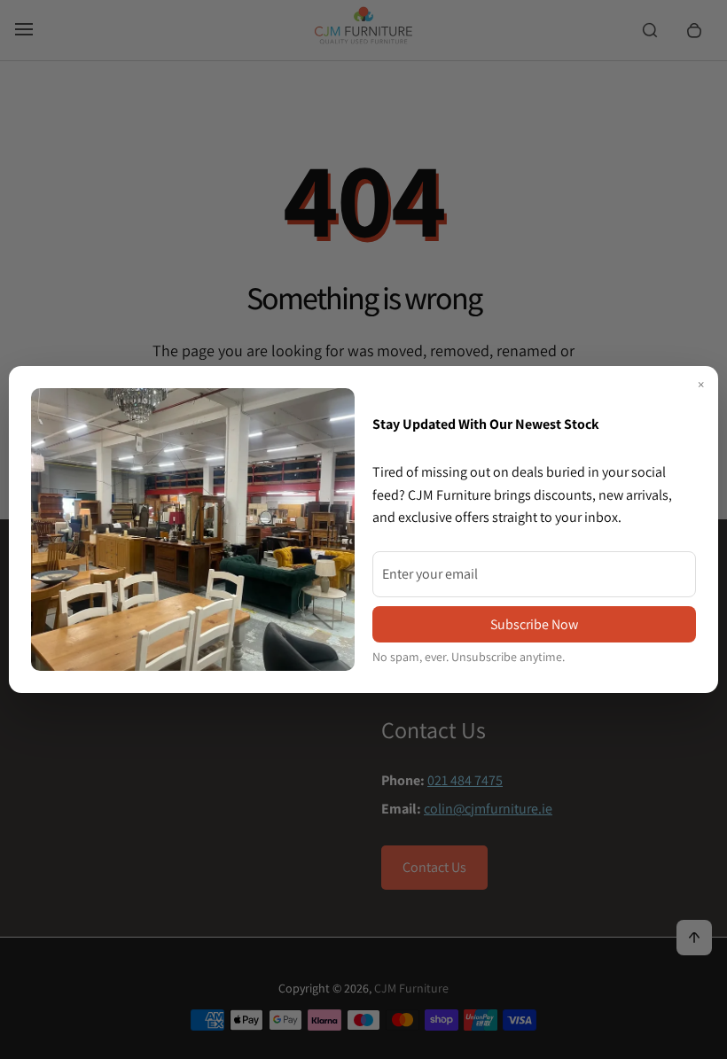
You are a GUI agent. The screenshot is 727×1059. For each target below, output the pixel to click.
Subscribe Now (534, 624)
